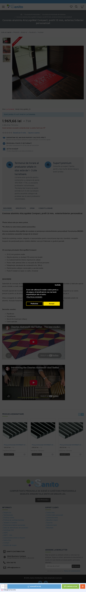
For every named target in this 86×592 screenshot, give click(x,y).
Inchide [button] (58, 285)
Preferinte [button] (34, 304)
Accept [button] (51, 304)
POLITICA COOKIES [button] (34, 297)
